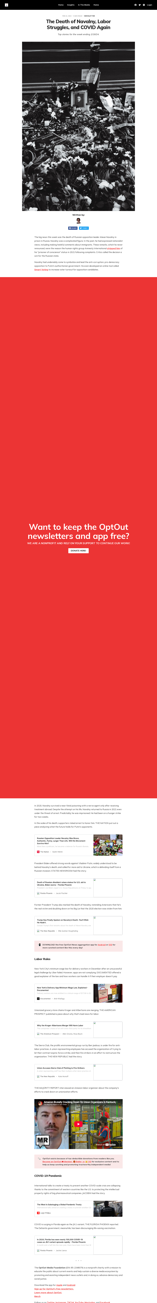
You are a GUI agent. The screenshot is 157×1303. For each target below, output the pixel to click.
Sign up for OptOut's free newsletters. (54, 1289)
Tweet (85, 228)
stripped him (113, 248)
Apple (59, 1285)
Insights (70, 5)
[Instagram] (144, 5)
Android (102, 944)
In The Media (84, 5)
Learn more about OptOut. (48, 1292)
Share (74, 228)
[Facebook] (136, 5)
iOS (110, 944)
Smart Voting (41, 269)
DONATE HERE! (78, 550)
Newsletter (89, 16)
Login (149, 5)
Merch (37, 1296)
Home (61, 5)
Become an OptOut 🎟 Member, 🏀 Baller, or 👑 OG (67, 1161)
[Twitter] (140, 5)
